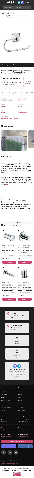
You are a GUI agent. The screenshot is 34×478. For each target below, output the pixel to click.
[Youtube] (16, 452)
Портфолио (4, 394)
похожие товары (15, 86)
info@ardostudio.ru (23, 436)
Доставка (20, 388)
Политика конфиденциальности (9, 463)
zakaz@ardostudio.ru (23, 430)
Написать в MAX (8, 446)
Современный (22, 112)
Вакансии (20, 407)
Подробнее (16, 222)
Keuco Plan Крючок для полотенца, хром (25, 251)
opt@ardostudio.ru (6, 430)
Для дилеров (21, 410)
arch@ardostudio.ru (6, 436)
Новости (3, 388)
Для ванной (5, 118)
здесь (8, 185)
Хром (3, 112)
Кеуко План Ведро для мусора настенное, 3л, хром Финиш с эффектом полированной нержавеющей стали (25, 284)
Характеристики (7, 65)
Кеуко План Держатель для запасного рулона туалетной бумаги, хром (8, 284)
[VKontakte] (3, 452)
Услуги (19, 397)
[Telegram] (10, 452)
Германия (21, 100)
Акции (3, 404)
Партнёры (20, 400)
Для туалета (14, 118)
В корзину (9, 262)
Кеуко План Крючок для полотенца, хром (24, 246)
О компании (4, 391)
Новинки (20, 394)
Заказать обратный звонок (17, 441)
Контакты (3, 397)
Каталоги (3, 410)
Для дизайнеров (5, 400)
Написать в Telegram (25, 446)
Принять (17, 475)
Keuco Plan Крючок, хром (8, 251)
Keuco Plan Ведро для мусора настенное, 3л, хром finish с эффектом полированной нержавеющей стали (25, 291)
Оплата (20, 404)
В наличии (20, 391)
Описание (24, 65)
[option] (17, 42)
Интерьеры (16, 65)
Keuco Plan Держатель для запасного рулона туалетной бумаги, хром (9, 290)
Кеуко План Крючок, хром (8, 246)
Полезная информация (7, 407)
